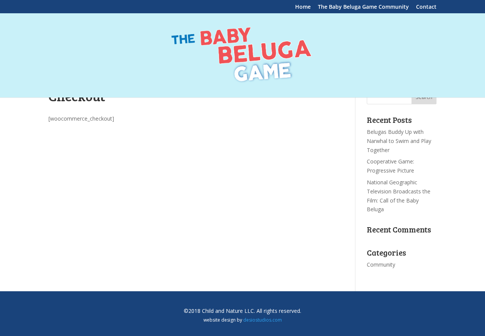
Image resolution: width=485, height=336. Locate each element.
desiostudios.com (262, 320)
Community (381, 264)
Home (303, 7)
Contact (426, 7)
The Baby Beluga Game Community (363, 7)
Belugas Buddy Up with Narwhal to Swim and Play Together (399, 141)
